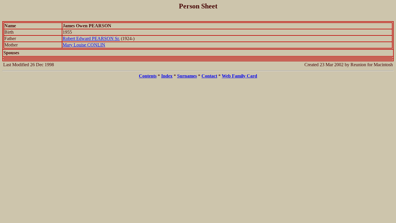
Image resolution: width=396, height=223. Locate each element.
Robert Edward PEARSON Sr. (91, 38)
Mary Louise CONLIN (84, 44)
